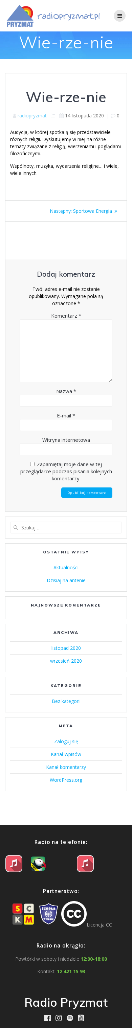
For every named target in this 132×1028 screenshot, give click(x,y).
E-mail (66, 415)
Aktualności (66, 567)
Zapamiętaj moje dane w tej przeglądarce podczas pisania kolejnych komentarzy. (66, 471)
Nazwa (66, 391)
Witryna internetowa (66, 439)
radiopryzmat (32, 115)
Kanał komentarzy (66, 767)
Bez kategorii (66, 701)
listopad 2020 (66, 648)
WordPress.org (66, 780)
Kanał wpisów (66, 754)
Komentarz (66, 315)
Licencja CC (99, 924)
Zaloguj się (66, 741)
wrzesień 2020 (66, 661)
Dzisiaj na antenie (66, 580)
